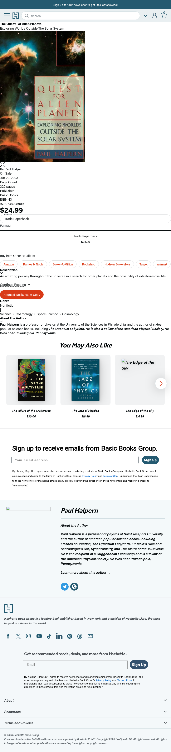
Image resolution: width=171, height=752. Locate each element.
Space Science (47, 313)
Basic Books (9, 194)
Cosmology (24, 313)
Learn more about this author (84, 572)
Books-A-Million (63, 264)
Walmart (162, 264)
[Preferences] (145, 16)
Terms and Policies (18, 722)
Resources (12, 711)
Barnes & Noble (33, 264)
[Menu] (7, 15)
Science (5, 313)
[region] (85, 386)
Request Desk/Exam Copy (22, 294)
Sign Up (150, 460)
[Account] (154, 15)
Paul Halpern (14, 169)
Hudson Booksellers (117, 264)
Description (9, 270)
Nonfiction (7, 305)
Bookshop (88, 264)
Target (143, 264)
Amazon (9, 264)
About (9, 700)
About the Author (13, 318)
